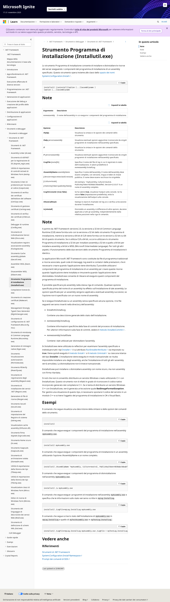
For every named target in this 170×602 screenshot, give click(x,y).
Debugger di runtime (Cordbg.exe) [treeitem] (20, 226)
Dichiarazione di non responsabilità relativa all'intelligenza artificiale (31, 600)
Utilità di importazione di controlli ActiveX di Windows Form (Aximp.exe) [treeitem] (20, 173)
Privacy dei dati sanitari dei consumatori (129, 600)
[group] (85, 467)
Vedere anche (145, 56)
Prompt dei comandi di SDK (55, 559)
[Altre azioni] (125, 42)
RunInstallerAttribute (96, 349)
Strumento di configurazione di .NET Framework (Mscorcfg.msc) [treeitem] (20, 323)
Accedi (164, 21)
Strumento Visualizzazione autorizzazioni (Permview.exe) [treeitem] (17, 358)
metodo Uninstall (97, 353)
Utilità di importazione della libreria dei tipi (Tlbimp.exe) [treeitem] (20, 480)
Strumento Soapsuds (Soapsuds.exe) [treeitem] (19, 449)
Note (142, 46)
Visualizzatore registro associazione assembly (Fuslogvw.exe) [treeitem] (20, 245)
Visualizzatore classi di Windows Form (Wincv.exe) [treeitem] (20, 490)
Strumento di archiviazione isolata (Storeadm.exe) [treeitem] (19, 458)
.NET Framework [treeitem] (14, 54)
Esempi (143, 53)
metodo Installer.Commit (111, 329)
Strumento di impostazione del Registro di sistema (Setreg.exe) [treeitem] (19, 416)
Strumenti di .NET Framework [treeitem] (18, 147)
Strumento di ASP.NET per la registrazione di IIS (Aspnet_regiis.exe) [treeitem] (20, 160)
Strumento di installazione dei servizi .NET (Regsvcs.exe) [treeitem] (20, 388)
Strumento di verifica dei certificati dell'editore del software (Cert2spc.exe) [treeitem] (21, 197)
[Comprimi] (31, 40)
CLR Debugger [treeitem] (15, 533)
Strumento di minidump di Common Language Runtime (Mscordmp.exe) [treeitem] (21, 337)
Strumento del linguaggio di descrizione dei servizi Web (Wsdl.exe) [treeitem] (20, 513)
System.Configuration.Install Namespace (61, 555)
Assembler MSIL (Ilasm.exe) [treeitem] (20, 265)
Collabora (95, 600)
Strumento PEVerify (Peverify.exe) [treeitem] (19, 369)
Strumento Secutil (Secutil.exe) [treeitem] (18, 405)
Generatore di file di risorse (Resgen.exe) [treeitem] (19, 398)
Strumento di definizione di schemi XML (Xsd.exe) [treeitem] (20, 525)
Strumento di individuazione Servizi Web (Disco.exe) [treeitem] (20, 235)
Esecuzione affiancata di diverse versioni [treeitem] (17, 83)
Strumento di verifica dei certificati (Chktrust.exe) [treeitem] (20, 217)
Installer (66, 349)
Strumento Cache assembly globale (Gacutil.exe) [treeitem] (18, 256)
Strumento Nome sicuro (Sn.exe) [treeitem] (21, 442)
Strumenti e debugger (74, 41)
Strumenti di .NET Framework (99, 41)
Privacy (105, 600)
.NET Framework (55, 41)
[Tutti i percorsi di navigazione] (44, 42)
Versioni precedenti (71, 600)
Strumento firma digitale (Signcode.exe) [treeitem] (20, 434)
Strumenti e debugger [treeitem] (18, 133)
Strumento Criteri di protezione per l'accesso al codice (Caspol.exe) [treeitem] (21, 185)
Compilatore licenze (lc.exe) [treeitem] (20, 291)
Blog (84, 600)
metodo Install (77, 353)
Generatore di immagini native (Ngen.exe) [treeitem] (21, 347)
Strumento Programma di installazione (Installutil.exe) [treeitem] (21, 282)
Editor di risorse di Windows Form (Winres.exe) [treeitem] (21, 501)
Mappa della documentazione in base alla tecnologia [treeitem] (19, 62)
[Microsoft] (4, 21)
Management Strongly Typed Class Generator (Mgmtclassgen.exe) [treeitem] (20, 311)
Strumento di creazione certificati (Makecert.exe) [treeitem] (20, 300)
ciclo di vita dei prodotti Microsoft (91, 29)
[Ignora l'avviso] (165, 5)
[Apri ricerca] (158, 22)
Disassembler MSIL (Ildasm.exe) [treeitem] (19, 273)
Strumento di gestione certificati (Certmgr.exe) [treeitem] (20, 207)
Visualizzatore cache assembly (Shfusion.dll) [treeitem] (20, 426)
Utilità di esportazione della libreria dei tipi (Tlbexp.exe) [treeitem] (20, 469)
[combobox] (17, 44)
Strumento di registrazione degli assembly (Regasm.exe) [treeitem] (20, 378)
